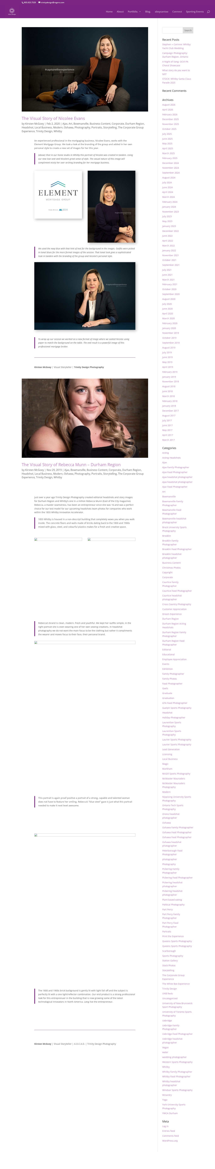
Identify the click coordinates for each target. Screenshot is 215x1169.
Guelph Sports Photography (176, 707)
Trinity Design (44, 131)
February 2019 (169, 371)
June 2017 (167, 425)
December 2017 (170, 410)
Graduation (168, 698)
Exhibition (167, 668)
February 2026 (169, 114)
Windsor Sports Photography (177, 1090)
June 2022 (167, 235)
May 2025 (167, 143)
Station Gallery (170, 960)
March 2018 (168, 396)
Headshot (27, 127)
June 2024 (167, 187)
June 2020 (167, 308)
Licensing (167, 754)
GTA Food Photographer (174, 702)
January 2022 (169, 250)
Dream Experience (172, 613)
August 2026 (168, 104)
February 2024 (169, 201)
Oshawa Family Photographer (177, 827)
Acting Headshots (171, 457)
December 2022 (170, 231)
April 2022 (167, 240)
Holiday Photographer (173, 717)
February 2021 (169, 284)
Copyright (167, 572)
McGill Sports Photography (176, 773)
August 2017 (168, 415)
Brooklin (166, 535)
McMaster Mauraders (173, 778)
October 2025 (169, 128)
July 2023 (167, 216)
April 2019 (167, 366)
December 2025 (170, 119)
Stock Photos (168, 965)
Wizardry (167, 1094)
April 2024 (167, 192)
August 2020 (168, 298)
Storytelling (110, 127)
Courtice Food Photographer (177, 590)
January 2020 (169, 328)
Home (109, 11)
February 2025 (169, 158)
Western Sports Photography (177, 1061)
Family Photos (169, 678)
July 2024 (167, 182)
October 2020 (169, 289)
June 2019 (167, 357)
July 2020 (167, 303)
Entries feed (168, 1130)
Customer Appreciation (174, 609)
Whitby (58, 131)
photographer (169, 859)
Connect (177, 11)
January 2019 (169, 376)
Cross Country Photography (176, 604)
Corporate (118, 123)
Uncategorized (170, 998)
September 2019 (171, 342)
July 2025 (167, 133)
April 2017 (167, 434)
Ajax (64, 123)
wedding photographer (174, 1057)
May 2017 (167, 430)
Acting (165, 452)
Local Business (43, 127)
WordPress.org (170, 1140)
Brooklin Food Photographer (177, 549)
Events (165, 664)
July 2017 (167, 420)
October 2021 (169, 260)
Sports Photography (172, 955)
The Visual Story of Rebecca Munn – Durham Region (71, 464)
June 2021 (167, 274)
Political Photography (173, 904)
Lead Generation (171, 749)
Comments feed (170, 1135)
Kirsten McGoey (34, 123)
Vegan (165, 1047)
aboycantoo (161, 11)
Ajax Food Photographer (174, 472)
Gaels (165, 688)
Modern (58, 127)
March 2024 (168, 196)
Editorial (166, 649)
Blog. (148, 11)
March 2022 (168, 245)
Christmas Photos (171, 567)
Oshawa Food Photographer (177, 832)
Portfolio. (133, 11)
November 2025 (170, 124)
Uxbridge (167, 1020)
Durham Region (134, 123)
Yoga (164, 1099)
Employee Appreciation (174, 659)
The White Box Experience (176, 983)
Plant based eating (172, 899)
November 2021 (170, 255)
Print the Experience (173, 936)
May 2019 (167, 362)
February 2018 (169, 401)
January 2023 (169, 226)
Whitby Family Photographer (177, 1071)
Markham (167, 768)
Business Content (100, 123)
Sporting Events (195, 11)
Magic (165, 763)
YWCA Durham (170, 1113)
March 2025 (168, 153)
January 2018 (169, 405)
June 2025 (167, 138)
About (120, 11)
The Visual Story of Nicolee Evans (53, 118)
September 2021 (171, 264)
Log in (165, 1126)
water (165, 1052)
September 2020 (171, 294)
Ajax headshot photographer (177, 477)
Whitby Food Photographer (176, 1076)
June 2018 (167, 391)
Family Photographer (173, 673)
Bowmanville (81, 123)
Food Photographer (172, 683)
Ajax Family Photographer (175, 467)
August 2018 (168, 386)
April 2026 (167, 109)
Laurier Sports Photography (176, 739)
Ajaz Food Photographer (174, 486)
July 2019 (167, 352)
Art (70, 123)
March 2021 (168, 279)
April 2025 (167, 148)
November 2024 (170, 167)
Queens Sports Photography (177, 941)
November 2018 (170, 381)
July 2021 (167, 269)
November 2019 (170, 332)
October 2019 (169, 337)
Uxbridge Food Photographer (177, 1033)
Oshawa (68, 127)
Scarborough (169, 950)
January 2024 (169, 206)
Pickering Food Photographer (177, 877)
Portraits (96, 127)
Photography (82, 127)
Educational (168, 654)
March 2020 (168, 318)
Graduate (167, 693)
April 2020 (167, 313)
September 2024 (171, 172)
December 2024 (170, 163)
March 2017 (168, 439)
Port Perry (167, 909)
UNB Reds (167, 993)
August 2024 (168, 177)
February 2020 (169, 323)
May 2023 (167, 221)
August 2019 (168, 347)
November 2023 (170, 211)
